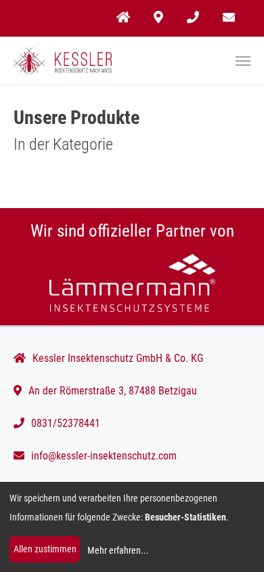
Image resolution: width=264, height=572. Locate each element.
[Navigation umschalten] (243, 61)
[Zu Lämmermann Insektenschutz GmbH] (132, 282)
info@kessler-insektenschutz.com (104, 455)
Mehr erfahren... (118, 550)
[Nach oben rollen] (234, 542)
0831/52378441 (65, 423)
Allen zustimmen (45, 549)
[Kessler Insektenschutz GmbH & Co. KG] (63, 61)
